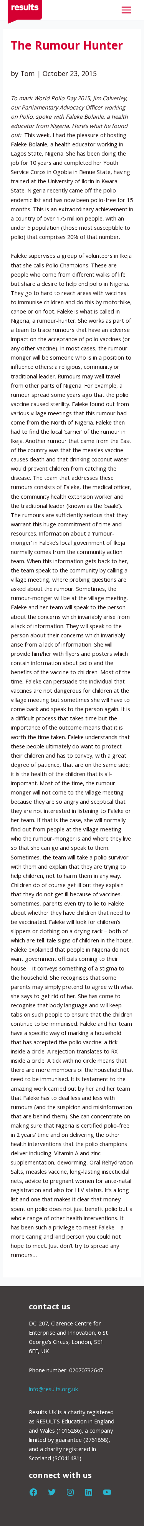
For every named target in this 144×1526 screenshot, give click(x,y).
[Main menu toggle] (126, 10)
